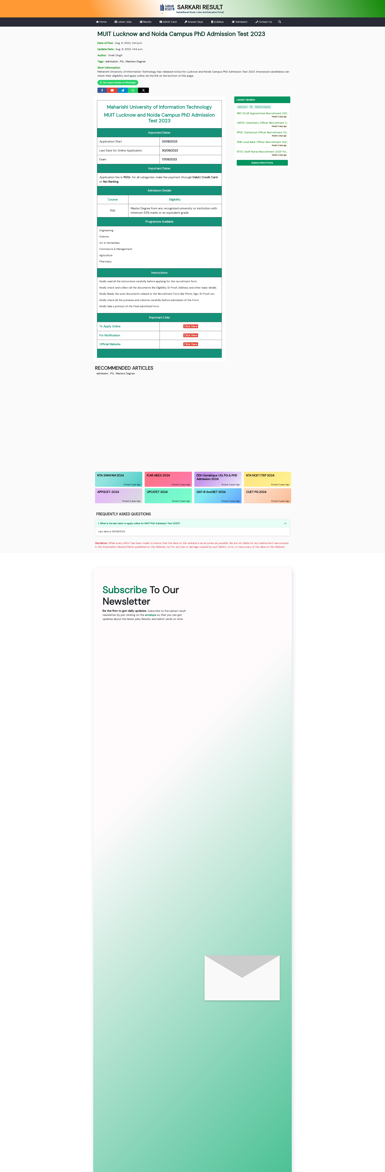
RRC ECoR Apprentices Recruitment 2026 (263, 115)
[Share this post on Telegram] (122, 90)
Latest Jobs (124, 21)
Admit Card (169, 21)
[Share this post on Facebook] (102, 90)
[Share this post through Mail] (112, 90)
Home (103, 21)
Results (146, 21)
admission (111, 61)
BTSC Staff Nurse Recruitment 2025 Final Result (266, 153)
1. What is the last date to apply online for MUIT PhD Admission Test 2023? (139, 523)
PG (122, 61)
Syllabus (218, 21)
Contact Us (265, 21)
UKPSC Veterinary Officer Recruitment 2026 (264, 124)
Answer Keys (195, 21)
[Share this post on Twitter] (143, 90)
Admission (241, 21)
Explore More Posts (262, 162)
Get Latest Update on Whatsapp (119, 82)
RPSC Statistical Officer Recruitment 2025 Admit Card (271, 134)
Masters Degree (136, 61)
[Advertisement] (185, 423)
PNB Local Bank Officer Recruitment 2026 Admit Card (270, 143)
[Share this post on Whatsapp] (133, 90)
